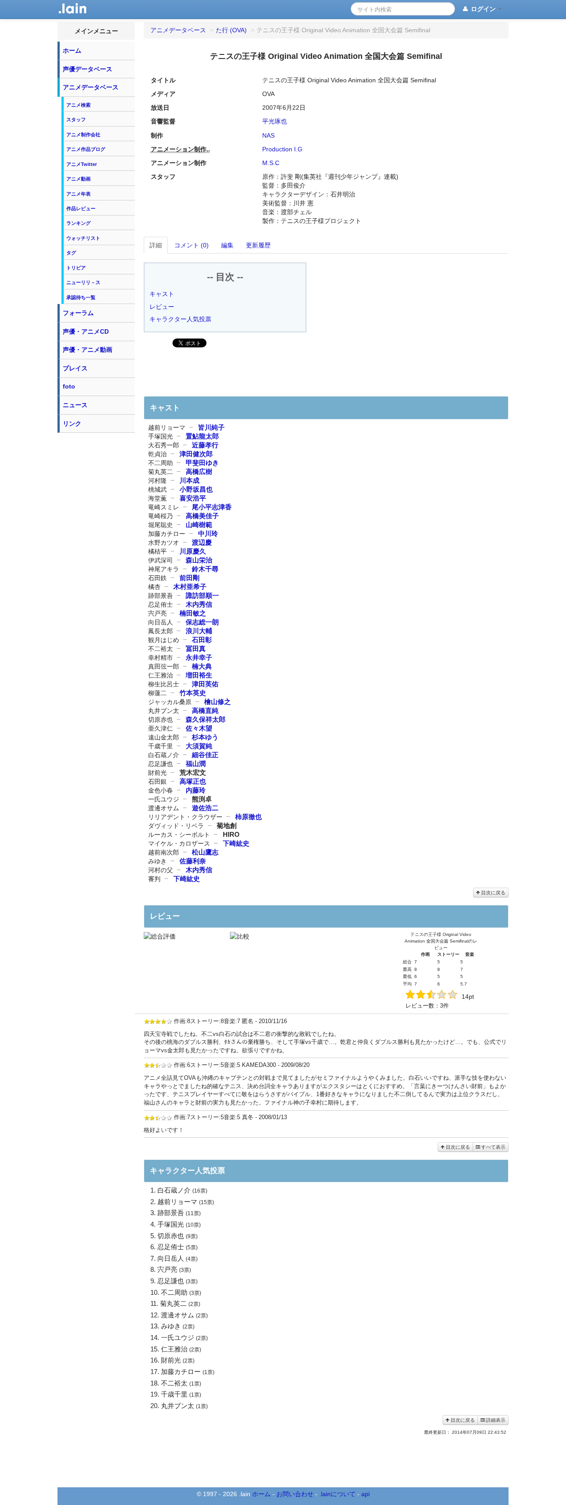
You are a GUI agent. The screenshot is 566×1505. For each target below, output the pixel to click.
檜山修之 (217, 701)
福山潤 (196, 763)
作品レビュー (81, 208)
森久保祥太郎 (206, 719)
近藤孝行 (205, 445)
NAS (268, 135)
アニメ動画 (78, 178)
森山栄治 (199, 560)
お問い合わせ (295, 1493)
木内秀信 (199, 604)
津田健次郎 (196, 454)
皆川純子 (211, 427)
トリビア (76, 267)
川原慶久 (193, 551)
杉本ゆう (205, 737)
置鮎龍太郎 (202, 436)
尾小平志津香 (212, 507)
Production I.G (282, 149)
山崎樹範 (199, 524)
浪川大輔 (199, 631)
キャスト (161, 293)
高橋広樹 (199, 471)
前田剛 (189, 577)
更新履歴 (258, 245)
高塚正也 (193, 781)
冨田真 (196, 648)
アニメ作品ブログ (85, 149)
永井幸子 (199, 657)
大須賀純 (199, 746)
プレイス (75, 368)
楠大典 (202, 666)
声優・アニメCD (86, 331)
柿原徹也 (248, 816)
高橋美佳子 (202, 516)
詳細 (155, 245)
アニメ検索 (78, 105)
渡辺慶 (202, 542)
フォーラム (78, 312)
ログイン (483, 8)
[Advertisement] (96, 570)
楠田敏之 (193, 613)
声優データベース (87, 69)
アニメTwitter (81, 164)
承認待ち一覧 (81, 297)
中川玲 (208, 533)
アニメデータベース (91, 87)
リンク (72, 423)
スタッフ (76, 119)
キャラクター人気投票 (180, 319)
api (365, 1493)
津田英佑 (205, 684)
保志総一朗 (202, 622)
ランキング (78, 223)
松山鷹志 (205, 852)
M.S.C (270, 162)
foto (69, 386)
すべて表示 (492, 1147)
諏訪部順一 (202, 595)
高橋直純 (205, 710)
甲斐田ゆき (202, 462)
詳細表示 (495, 1420)
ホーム (72, 50)
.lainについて (337, 1493)
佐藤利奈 (193, 861)
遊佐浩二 (205, 808)
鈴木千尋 (205, 569)
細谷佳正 (205, 754)
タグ (71, 252)
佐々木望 (199, 728)
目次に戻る (492, 892)
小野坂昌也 (196, 489)
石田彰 (202, 639)
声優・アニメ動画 (87, 349)
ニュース (75, 404)
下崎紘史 (236, 843)
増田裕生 (199, 675)
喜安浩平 (193, 498)
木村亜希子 (190, 586)
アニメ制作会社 (83, 134)
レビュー (161, 306)
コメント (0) (191, 245)
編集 (227, 245)
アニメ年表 (78, 193)
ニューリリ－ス (83, 282)
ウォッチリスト (83, 238)
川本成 (189, 480)
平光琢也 (274, 121)
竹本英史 (193, 693)
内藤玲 (196, 790)
